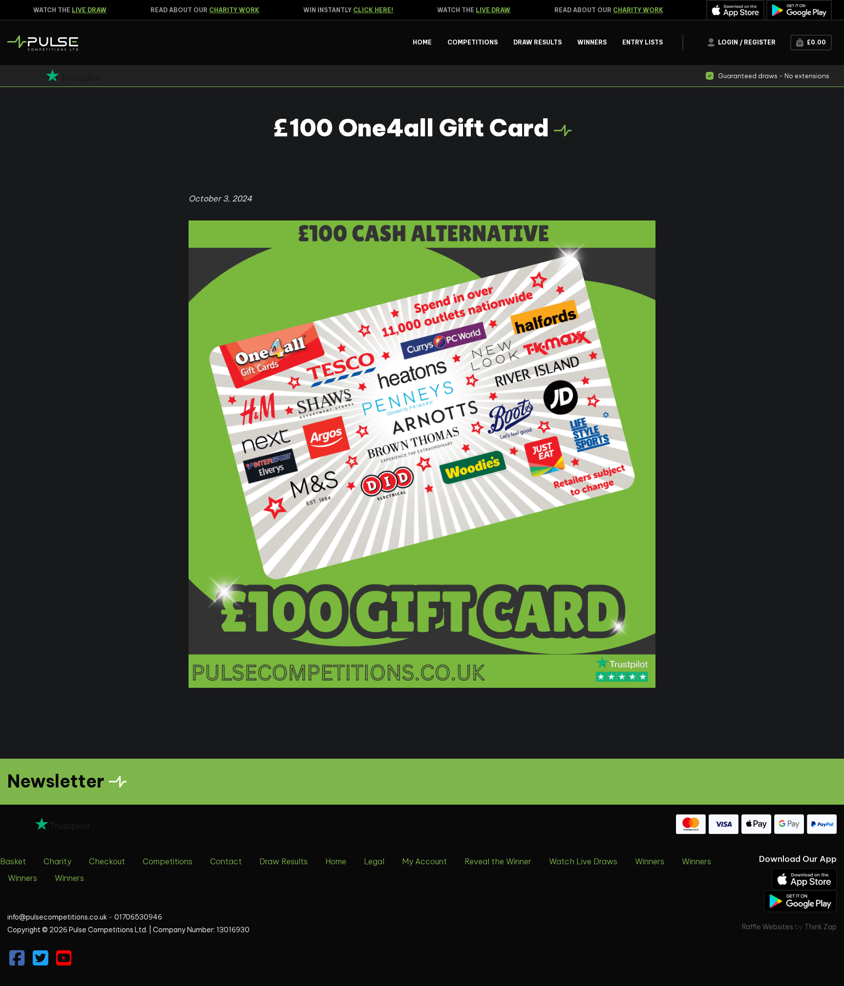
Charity (57, 861)
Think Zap (820, 926)
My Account (424, 861)
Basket (13, 861)
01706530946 (138, 917)
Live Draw (77, 10)
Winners (649, 861)
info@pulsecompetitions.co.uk (57, 917)
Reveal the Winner (497, 861)
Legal (374, 861)
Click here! (361, 10)
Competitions (167, 861)
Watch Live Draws (583, 861)
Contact (226, 861)
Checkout (107, 861)
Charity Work (222, 10)
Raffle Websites (767, 926)
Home (335, 861)
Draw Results (283, 861)
